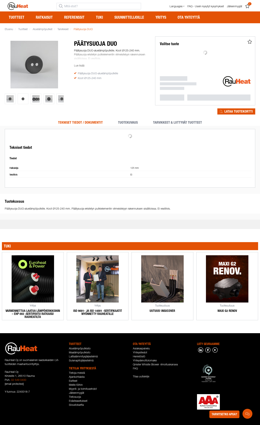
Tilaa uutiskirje (141, 376)
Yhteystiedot (140, 352)
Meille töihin (76, 384)
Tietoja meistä (77, 372)
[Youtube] (215, 349)
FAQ (135, 368)
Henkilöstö (139, 356)
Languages (176, 6)
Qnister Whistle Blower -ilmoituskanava (155, 364)
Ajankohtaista (77, 376)
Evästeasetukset (78, 400)
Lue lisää (79, 65)
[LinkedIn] (200, 349)
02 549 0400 (18, 379)
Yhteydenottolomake (145, 360)
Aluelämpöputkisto (80, 348)
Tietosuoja (75, 396)
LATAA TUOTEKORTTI (238, 111)
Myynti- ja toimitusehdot (83, 388)
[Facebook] (207, 349)
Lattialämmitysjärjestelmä (83, 356)
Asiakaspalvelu (141, 348)
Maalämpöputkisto (79, 352)
